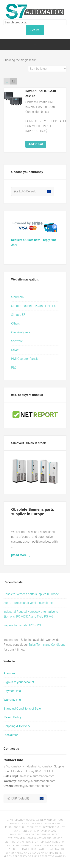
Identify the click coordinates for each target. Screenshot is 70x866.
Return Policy (12, 717)
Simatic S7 (18, 314)
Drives (15, 350)
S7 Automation (35, 11)
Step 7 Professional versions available (28, 603)
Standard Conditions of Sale (22, 708)
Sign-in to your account (19, 682)
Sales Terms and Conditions (47, 644)
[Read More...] (20, 555)
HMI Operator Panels (24, 358)
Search (35, 30)
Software (17, 341)
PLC (13, 367)
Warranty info (12, 699)
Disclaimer (11, 735)
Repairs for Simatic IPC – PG (22, 625)
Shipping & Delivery (17, 726)
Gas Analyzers (20, 332)
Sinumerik (17, 297)
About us (9, 673)
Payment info (12, 691)
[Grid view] (7, 81)
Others (15, 323)
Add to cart (35, 144)
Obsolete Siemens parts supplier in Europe (31, 594)
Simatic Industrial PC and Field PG (33, 306)
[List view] (13, 81)
